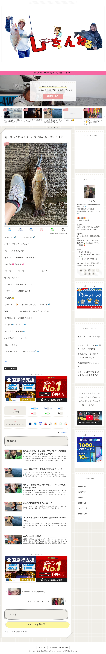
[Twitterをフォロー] (35, 424)
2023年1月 (82, 498)
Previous (2, 117)
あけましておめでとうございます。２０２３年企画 (89, 373)
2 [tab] (51, 127)
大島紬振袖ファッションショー (89, 364)
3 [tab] (55, 127)
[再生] (80, 423)
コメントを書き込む (37, 624)
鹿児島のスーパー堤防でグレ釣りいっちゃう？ (89, 355)
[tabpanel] (13, 116)
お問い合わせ (53, 647)
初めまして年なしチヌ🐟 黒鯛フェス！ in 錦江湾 (89, 347)
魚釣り (14, 368)
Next (104, 117)
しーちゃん (89, 201)
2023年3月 (82, 487)
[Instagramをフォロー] (40, 424)
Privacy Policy (63, 647)
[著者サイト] (30, 424)
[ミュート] (96, 423)
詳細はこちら (53, 96)
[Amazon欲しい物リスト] (55, 424)
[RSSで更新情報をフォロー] (65, 424)
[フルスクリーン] (99, 423)
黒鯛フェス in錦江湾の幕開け (89, 338)
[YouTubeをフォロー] (45, 424)
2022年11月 (82, 508)
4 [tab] (58, 127)
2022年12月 (83, 503)
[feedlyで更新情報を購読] (60, 424)
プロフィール (42, 647)
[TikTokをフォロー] (50, 424)
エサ (8, 368)
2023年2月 (82, 492)
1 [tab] (48, 127)
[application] (89, 418)
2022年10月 (83, 514)
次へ (6, 362)
